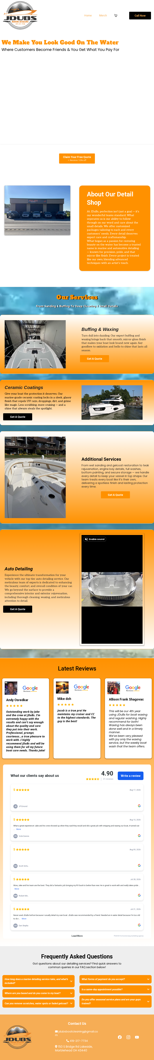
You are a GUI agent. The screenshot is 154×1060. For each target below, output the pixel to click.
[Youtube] (137, 1037)
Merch (103, 15)
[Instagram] (128, 1037)
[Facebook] (120, 1037)
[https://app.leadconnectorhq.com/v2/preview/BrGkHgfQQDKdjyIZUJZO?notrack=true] (25, 1037)
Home (88, 15)
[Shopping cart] (115, 15)
